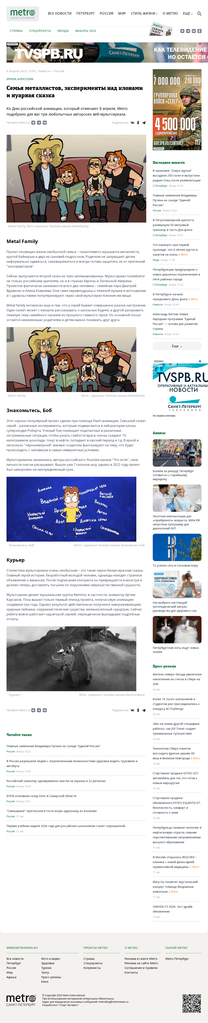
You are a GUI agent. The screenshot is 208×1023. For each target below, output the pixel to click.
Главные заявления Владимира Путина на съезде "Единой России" (53, 746)
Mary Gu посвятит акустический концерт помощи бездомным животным (175, 886)
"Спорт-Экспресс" (68, 1005)
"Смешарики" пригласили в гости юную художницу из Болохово (51, 811)
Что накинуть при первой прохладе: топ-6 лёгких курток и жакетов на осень (175, 249)
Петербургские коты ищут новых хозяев (176, 650)
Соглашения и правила (141, 968)
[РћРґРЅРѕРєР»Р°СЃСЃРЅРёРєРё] (138, 122)
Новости (158, 304)
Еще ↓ (188, 13)
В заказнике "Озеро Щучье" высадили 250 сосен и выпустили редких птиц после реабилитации (176, 175)
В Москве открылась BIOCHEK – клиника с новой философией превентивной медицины (175, 862)
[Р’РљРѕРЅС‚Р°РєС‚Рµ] (132, 122)
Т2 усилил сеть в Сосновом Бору (175, 565)
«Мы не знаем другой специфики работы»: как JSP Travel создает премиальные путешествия (176, 728)
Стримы (16, 31)
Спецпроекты (40, 31)
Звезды (63, 31)
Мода (156, 260)
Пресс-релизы (51, 977)
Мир (122, 13)
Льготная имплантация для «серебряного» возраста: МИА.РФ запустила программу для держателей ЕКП (176, 522)
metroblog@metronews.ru (113, 1002)
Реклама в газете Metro (141, 959)
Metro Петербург (177, 959)
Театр (45, 972)
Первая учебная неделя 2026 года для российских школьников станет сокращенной (65, 826)
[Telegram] (143, 122)
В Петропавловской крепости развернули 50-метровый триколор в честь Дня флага (173, 225)
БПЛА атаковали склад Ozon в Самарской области (41, 796)
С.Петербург (160, 185)
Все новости (60, 13)
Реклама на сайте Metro (141, 963)
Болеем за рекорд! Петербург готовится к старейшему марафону (173, 475)
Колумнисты (92, 968)
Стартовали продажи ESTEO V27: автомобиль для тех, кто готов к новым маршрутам (176, 778)
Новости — (47, 71)
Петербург (85, 13)
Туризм (46, 968)
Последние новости (169, 163)
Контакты (131, 972)
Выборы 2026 (85, 31)
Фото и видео (50, 959)
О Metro (170, 13)
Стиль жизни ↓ (144, 13)
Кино (44, 981)
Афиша (11, 977)
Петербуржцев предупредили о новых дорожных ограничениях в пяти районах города (176, 274)
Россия (106, 13)
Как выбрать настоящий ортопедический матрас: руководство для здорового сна (174, 607)
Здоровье (47, 963)
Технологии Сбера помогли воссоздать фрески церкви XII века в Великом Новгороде (174, 753)
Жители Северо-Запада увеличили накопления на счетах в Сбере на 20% (177, 679)
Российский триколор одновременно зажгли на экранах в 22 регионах (56, 781)
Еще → (177, 346)
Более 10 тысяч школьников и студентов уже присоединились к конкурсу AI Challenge (176, 704)
